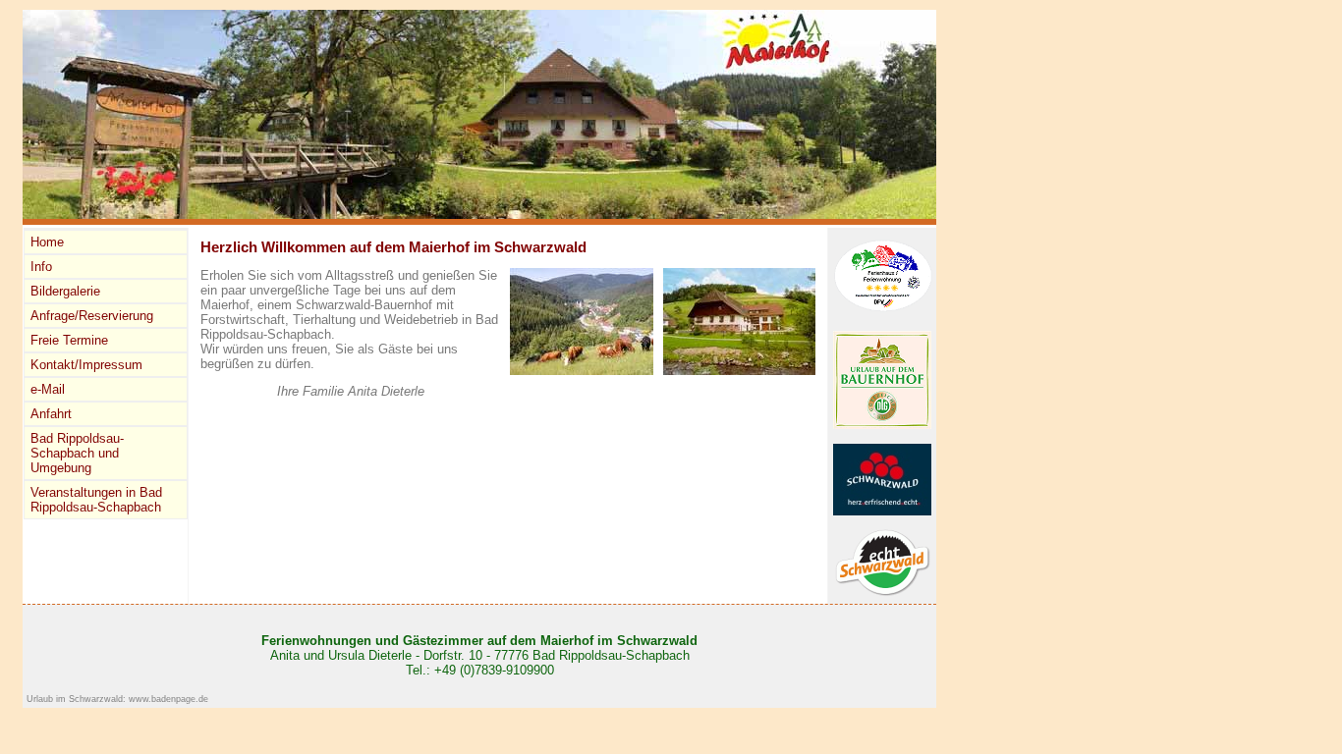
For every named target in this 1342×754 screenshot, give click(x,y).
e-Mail (47, 389)
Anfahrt (51, 413)
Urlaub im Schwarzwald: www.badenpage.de (117, 699)
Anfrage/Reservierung (91, 315)
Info (41, 266)
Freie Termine (69, 340)
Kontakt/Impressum (86, 364)
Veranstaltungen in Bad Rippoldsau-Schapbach (96, 499)
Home (47, 242)
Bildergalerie (65, 291)
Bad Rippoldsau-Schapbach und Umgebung (77, 453)
